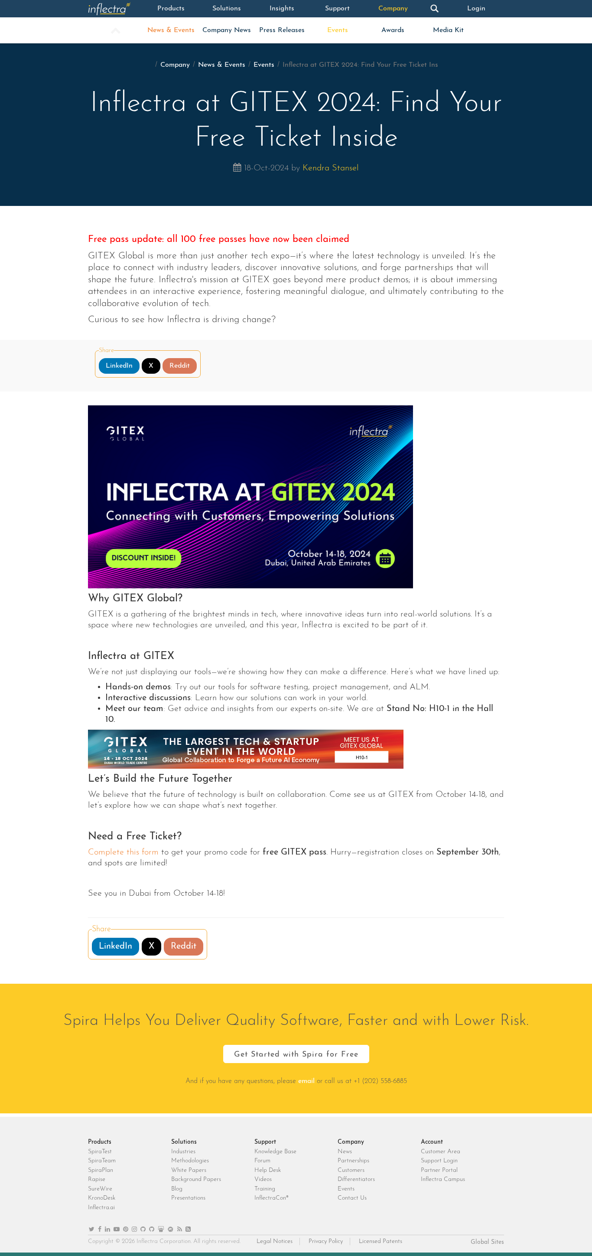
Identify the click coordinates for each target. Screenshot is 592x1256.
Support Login (439, 1161)
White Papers (188, 1170)
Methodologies (190, 1161)
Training (264, 1189)
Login (476, 8)
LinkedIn (119, 365)
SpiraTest (100, 1151)
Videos (263, 1179)
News (345, 1151)
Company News (226, 30)
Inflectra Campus (443, 1179)
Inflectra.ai (101, 1207)
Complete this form (123, 852)
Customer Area (440, 1151)
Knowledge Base (275, 1151)
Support (337, 8)
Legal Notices (275, 1241)
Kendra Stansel (331, 168)
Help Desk (267, 1170)
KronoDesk (101, 1198)
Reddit (179, 365)
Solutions (226, 8)
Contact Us (352, 1198)
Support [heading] (265, 1142)
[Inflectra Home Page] (115, 8)
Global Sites (487, 1242)
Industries (183, 1151)
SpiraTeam (102, 1161)
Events (337, 30)
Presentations (188, 1198)
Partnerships (353, 1161)
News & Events (171, 30)
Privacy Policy (326, 1241)
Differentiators (356, 1179)
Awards (392, 30)
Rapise (96, 1179)
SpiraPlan (100, 1170)
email (306, 1081)
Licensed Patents (380, 1241)
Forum (262, 1161)
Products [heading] (99, 1142)
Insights (282, 8)
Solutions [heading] (184, 1142)
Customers (351, 1170)
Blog (176, 1189)
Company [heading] (351, 1142)
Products (171, 8)
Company (393, 8)
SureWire (100, 1189)
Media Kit (448, 30)
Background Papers (196, 1179)
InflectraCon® (271, 1198)
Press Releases (282, 30)
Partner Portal (439, 1170)
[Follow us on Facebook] (99, 1230)
